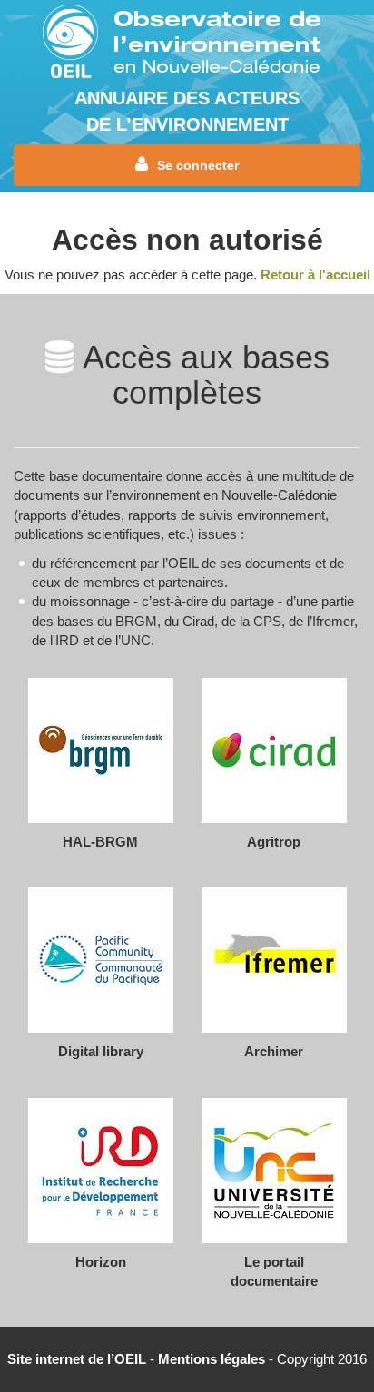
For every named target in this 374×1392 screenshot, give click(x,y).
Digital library (100, 1051)
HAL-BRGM (100, 841)
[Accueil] (187, 42)
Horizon (100, 1261)
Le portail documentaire (274, 1271)
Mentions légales (211, 1359)
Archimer (273, 1051)
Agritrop (273, 841)
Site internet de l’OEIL (76, 1359)
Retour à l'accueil (315, 274)
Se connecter (198, 165)
